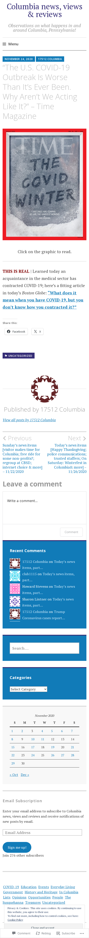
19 (52, 747)
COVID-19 (11, 886)
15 (12, 747)
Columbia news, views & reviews (45, 10)
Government (13, 892)
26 (52, 755)
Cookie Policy (15, 919)
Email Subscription (22, 800)
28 (72, 755)
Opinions (19, 897)
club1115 (29, 574)
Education (29, 886)
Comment (71, 532)
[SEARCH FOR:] (44, 648)
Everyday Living (63, 886)
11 (42, 739)
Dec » (25, 774)
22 (12, 755)
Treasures (33, 902)
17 (32, 747)
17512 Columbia (50, 59)
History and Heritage (41, 892)
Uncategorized (20, 356)
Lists (6, 897)
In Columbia (68, 892)
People (57, 897)
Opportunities (39, 897)
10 (32, 739)
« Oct (14, 774)
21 (72, 747)
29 (12, 763)
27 (62, 755)
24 (32, 755)
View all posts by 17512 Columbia (29, 419)
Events (43, 886)
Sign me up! (17, 847)
